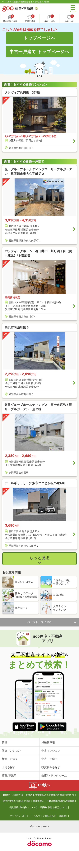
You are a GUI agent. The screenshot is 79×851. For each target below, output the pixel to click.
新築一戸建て (10, 758)
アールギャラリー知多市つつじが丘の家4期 (35, 483)
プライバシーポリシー (20, 816)
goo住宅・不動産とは (12, 795)
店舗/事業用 (9, 775)
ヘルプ (37, 816)
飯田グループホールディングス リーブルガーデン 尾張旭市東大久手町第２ (38, 171)
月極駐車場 (48, 742)
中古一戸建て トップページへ (40, 51)
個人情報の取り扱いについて (23, 807)
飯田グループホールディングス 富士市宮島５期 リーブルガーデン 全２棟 (39, 407)
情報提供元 (38, 801)
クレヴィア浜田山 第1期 (22, 92)
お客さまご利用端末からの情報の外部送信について (50, 795)
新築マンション (11, 750)
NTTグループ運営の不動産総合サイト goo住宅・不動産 (25, 2)
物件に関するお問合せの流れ (16, 801)
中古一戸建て (49, 758)
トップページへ (40, 37)
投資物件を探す (50, 767)
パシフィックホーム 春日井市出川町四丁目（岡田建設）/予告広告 (38, 253)
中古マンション (50, 750)
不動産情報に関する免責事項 (60, 801)
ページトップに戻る (39, 622)
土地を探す (8, 767)
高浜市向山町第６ (17, 327)
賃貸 (4, 742)
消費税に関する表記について (53, 807)
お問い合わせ (49, 816)
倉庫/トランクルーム (54, 775)
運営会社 (63, 816)
